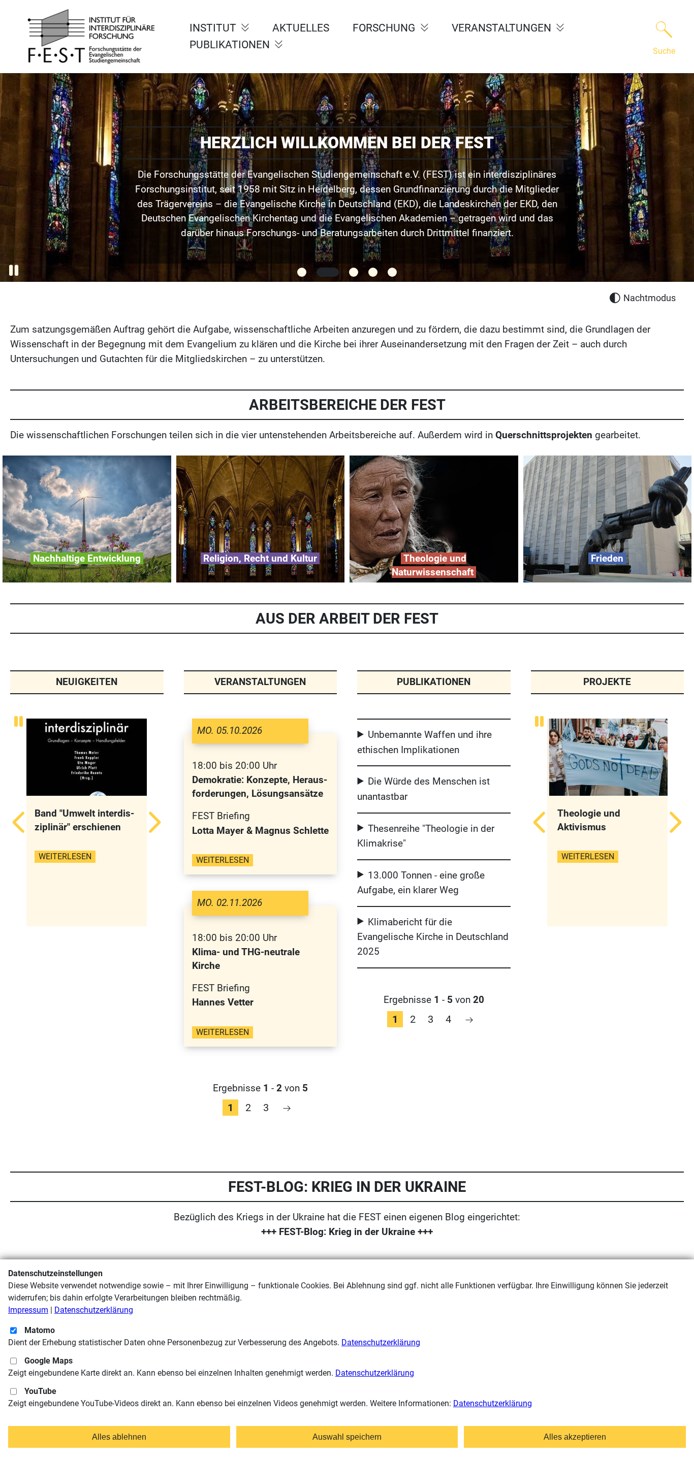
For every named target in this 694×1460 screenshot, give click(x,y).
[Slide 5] (392, 272)
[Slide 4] (373, 272)
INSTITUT (214, 28)
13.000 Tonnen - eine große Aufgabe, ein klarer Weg (421, 882)
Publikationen (433, 682)
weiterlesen (65, 884)
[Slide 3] (353, 272)
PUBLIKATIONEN (231, 45)
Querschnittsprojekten (543, 435)
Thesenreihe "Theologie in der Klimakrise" (425, 836)
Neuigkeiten (86, 682)
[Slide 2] (327, 272)
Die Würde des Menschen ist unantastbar (423, 788)
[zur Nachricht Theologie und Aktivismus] (607, 759)
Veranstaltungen (260, 682)
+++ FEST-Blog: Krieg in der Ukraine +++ (347, 1232)
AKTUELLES (300, 28)
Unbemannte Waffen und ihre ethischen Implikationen (424, 742)
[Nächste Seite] (287, 1107)
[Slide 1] (301, 272)
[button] (13, 270)
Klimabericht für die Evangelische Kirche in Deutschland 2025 (433, 936)
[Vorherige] (20, 822)
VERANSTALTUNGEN (503, 28)
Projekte (607, 682)
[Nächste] (153, 822)
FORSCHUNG (385, 28)
